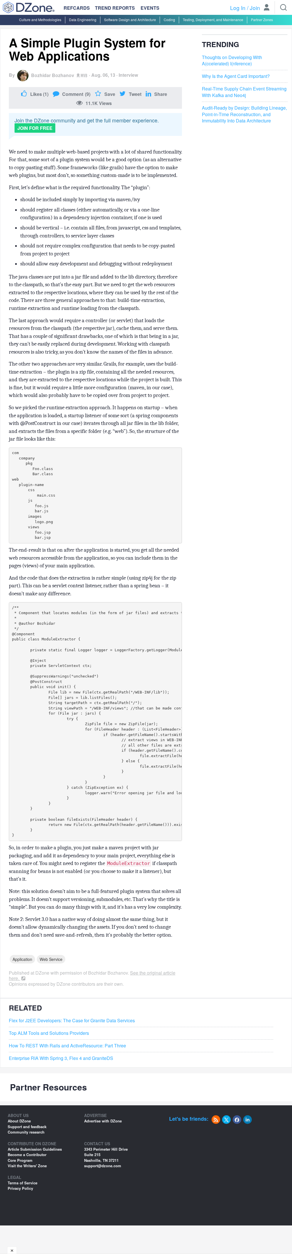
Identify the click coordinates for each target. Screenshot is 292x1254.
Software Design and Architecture (130, 19)
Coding (169, 19)
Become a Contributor (27, 1154)
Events (150, 8)
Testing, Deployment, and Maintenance (213, 19)
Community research (26, 1132)
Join (255, 7)
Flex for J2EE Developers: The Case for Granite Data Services (72, 1020)
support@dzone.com (102, 1165)
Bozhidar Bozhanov (52, 75)
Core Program (20, 1160)
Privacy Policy (20, 1188)
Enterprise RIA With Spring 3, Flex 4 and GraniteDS (61, 1058)
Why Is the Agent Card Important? (236, 76)
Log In (238, 7)
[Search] (283, 7)
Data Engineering (82, 19)
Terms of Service (22, 1183)
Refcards (77, 8)
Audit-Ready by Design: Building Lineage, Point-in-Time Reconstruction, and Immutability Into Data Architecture (244, 114)
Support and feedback (27, 1126)
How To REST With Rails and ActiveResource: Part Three (67, 1046)
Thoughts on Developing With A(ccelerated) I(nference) (232, 60)
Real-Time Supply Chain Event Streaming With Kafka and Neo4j (244, 92)
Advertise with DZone (103, 1121)
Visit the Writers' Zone (27, 1165)
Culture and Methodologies (40, 19)
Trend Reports (115, 8)
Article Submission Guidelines (35, 1149)
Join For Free (34, 128)
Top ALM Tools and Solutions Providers (49, 1033)
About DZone (19, 1121)
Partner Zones (262, 19)
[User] (267, 8)
